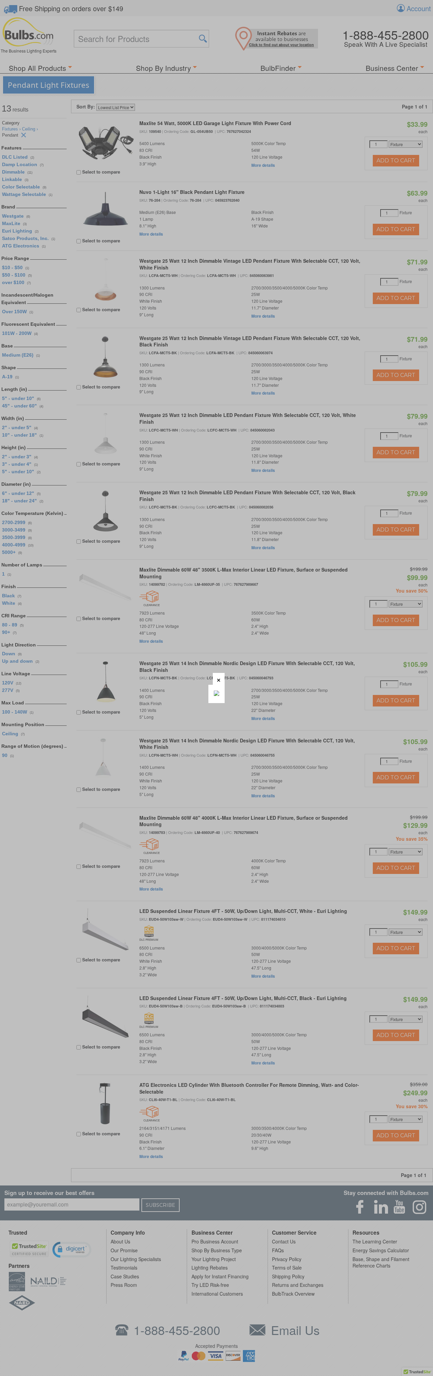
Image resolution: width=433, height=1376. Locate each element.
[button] (219, 679)
